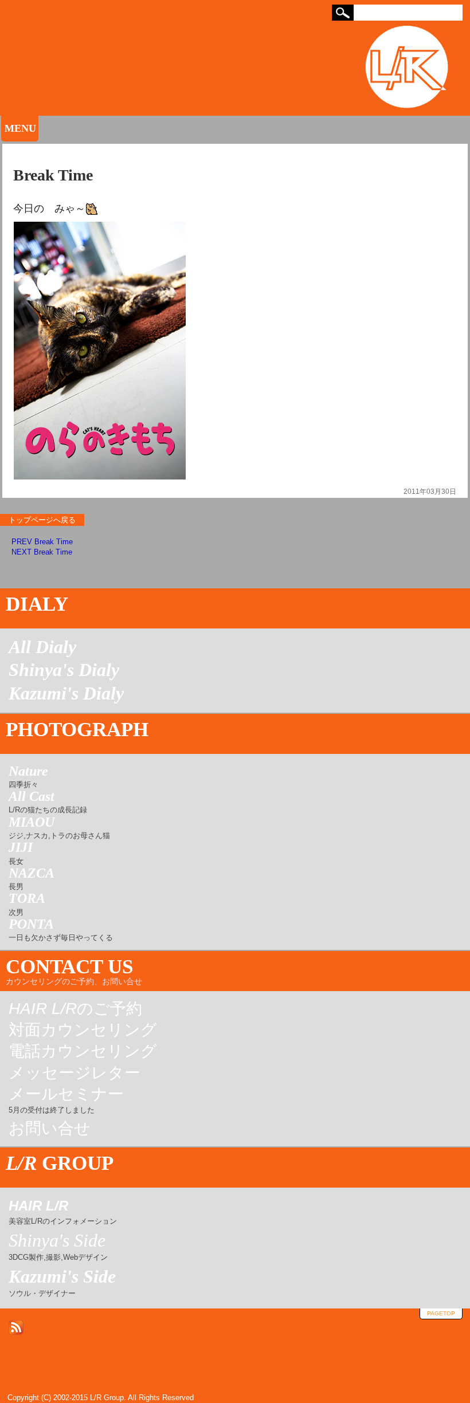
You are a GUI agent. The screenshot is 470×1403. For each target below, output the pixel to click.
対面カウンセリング (83, 1030)
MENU (20, 128)
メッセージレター (74, 1073)
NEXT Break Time (41, 552)
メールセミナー (66, 1101)
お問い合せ (50, 1128)
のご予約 (75, 1009)
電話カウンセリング (83, 1051)
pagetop (441, 1313)
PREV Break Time (42, 541)
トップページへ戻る (42, 520)
